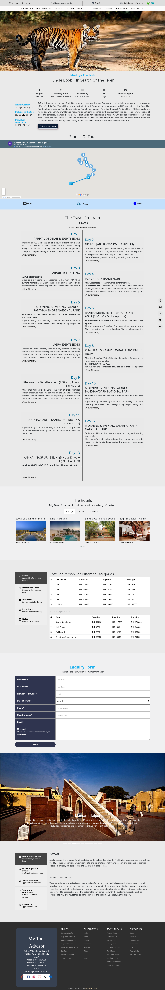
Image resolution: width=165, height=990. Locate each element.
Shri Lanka (87, 944)
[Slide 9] (100, 843)
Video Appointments (68, 940)
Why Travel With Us (68, 937)
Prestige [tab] (69, 511)
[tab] (31, 578)
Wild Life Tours (112, 940)
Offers (132, 947)
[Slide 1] (65, 843)
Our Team (64, 951)
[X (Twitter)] (45, 977)
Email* (20, 722)
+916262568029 (39, 965)
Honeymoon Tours (113, 947)
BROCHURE (122, 9)
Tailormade (134, 944)
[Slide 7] (91, 843)
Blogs (132, 933)
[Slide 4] (78, 843)
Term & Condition (67, 954)
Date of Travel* (24, 701)
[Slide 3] (74, 843)
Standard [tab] (94, 511)
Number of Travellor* (27, 694)
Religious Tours (112, 958)
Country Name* (24, 715)
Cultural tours (112, 937)
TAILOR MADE (94, 9)
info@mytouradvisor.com (36, 971)
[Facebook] (28, 977)
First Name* (23, 680)
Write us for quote (48, 126)
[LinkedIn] (50, 977)
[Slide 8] (95, 843)
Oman (86, 958)
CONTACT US (137, 9)
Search (97, 3)
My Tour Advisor (21, 3)
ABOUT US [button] (26, 9)
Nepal (86, 937)
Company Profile (67, 933)
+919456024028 (39, 959)
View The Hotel (22, 542)
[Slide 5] (82, 843)
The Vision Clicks (91, 989)
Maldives (87, 947)
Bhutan (86, 940)
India (86, 933)
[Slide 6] (87, 843)
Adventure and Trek (114, 961)
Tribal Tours (111, 951)
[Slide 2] (69, 843)
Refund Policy (135, 951)
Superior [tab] (81, 511)
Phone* (20, 708)
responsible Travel (67, 944)
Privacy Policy (66, 958)
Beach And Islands (113, 965)
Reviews (133, 937)
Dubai (86, 954)
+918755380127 (39, 962)
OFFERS (109, 9)
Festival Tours (112, 933)
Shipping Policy (135, 954)
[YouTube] (39, 977)
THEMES (59, 9)
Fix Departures (135, 940)
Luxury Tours (111, 944)
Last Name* (22, 687)
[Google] (23, 977)
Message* (33, 731)
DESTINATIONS (43, 9)
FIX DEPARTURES (75, 9)
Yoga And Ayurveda (114, 954)
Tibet (86, 951)
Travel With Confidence (69, 947)
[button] (81, 547)
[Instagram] (34, 977)
